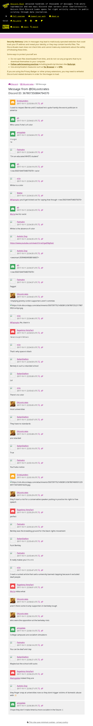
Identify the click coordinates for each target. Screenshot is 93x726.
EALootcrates (28, 84)
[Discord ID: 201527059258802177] (12, 133)
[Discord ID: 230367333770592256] (12, 237)
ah (18, 118)
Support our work (37, 16)
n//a (18, 178)
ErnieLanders (22, 101)
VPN (60, 67)
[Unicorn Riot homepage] (5, 6)
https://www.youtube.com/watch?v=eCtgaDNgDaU (32, 243)
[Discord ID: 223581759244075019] (12, 331)
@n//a (12, 214)
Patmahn (21, 149)
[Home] (5, 27)
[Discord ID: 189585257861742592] (12, 179)
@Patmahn (15, 199)
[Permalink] (42, 103)
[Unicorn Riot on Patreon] (42, 21)
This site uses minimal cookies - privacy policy (48, 722)
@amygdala (15, 678)
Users (25, 27)
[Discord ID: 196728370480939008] (12, 360)
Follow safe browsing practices (24, 64)
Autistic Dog (22, 236)
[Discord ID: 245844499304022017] (12, 119)
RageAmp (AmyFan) (25, 330)
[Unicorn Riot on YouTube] (36, 21)
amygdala (21, 132)
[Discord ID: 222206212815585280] (12, 151)
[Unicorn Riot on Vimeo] (31, 21)
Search (35, 27)
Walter (20, 193)
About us (55, 16)
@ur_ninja (16, 21)
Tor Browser (49, 67)
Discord (14, 84)
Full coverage (18, 16)
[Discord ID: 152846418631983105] (12, 194)
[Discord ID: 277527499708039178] (12, 102)
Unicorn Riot (17, 4)
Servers (15, 27)
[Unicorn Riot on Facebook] (25, 21)
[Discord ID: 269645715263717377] (12, 295)
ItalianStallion (23, 359)
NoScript (71, 64)
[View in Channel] (39, 103)
